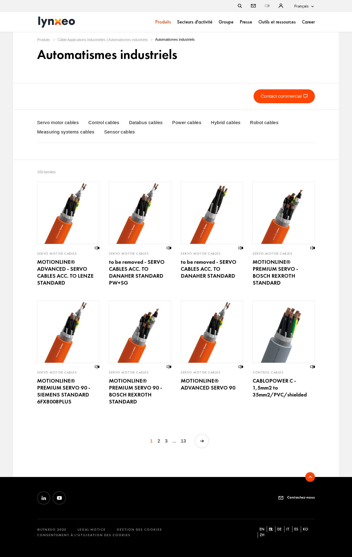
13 (183, 440)
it (288, 529)
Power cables (186, 122)
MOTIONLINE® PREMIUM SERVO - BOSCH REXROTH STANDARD (275, 272)
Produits (163, 21)
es (296, 529)
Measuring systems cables (66, 131)
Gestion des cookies (139, 530)
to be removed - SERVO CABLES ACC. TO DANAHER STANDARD (208, 268)
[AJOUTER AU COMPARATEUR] (97, 248)
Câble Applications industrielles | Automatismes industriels (103, 40)
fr (271, 529)
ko (305, 529)
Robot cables (264, 122)
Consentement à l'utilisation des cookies (84, 535)
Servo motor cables (58, 122)
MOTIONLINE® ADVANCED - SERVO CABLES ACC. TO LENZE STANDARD (65, 272)
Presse (246, 21)
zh (262, 535)
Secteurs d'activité (194, 21)
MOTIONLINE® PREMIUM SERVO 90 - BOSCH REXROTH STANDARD (135, 391)
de (279, 529)
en (262, 529)
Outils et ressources (277, 21)
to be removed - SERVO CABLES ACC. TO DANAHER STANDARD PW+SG (137, 272)
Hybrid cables (225, 122)
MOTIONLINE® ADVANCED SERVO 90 (208, 384)
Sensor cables (119, 131)
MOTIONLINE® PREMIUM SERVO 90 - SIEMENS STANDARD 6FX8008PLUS (63, 391)
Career (308, 21)
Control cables (103, 122)
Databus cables (146, 122)
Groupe (226, 21)
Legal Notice (92, 530)
